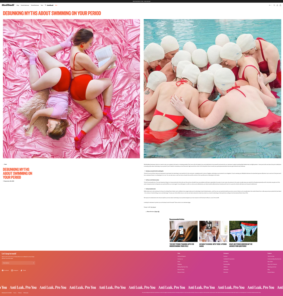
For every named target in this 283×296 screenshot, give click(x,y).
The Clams (153, 207)
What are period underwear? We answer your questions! (240, 245)
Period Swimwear (35, 5)
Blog (269, 269)
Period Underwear (25, 5)
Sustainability (227, 264)
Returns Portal (181, 272)
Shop (18, 5)
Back (5, 164)
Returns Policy (181, 269)
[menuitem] (50, 5)
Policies (20, 292)
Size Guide (270, 261)
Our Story (226, 261)
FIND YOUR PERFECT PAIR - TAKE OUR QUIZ (141, 1)
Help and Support (182, 256)
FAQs (179, 261)
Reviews (225, 256)
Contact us (180, 259)
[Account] (277, 5)
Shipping (180, 264)
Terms (14, 292)
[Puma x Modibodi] (50, 5)
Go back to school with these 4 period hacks (213, 245)
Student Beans (271, 272)
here (189, 202)
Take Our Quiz (271, 256)
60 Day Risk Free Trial (183, 267)
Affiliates (226, 267)
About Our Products (272, 264)
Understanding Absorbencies (274, 259)
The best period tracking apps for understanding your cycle (182, 245)
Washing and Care (272, 267)
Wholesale (226, 269)
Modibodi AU (5, 292)
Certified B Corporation (229, 259)
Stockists (226, 272)
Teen (42, 5)
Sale (56, 5)
